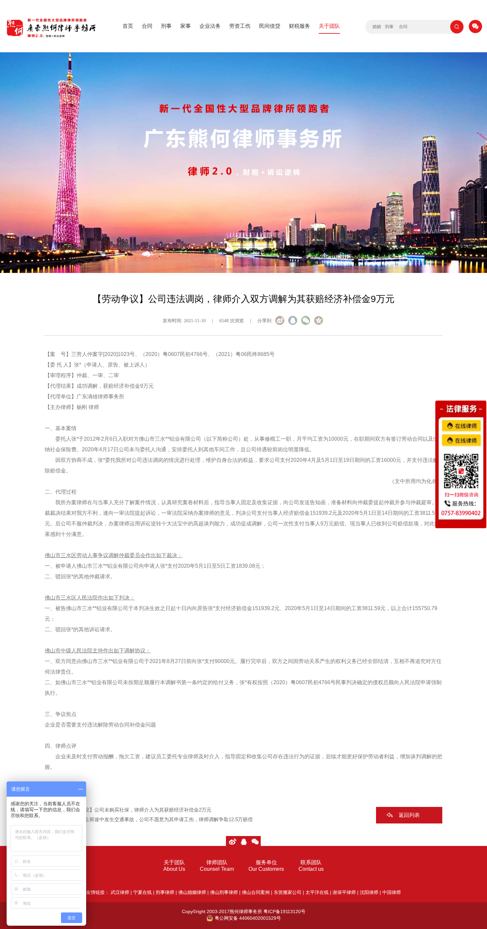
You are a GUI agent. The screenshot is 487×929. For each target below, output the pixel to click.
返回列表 (409, 815)
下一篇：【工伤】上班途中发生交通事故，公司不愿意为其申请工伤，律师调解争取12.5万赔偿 (149, 819)
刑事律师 (165, 892)
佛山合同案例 (256, 892)
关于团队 (329, 26)
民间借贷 (269, 26)
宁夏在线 (142, 892)
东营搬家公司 (287, 892)
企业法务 (210, 26)
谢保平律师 (344, 892)
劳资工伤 (239, 26)
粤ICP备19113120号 (284, 911)
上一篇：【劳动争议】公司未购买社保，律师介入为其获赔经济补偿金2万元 (128, 810)
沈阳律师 (369, 892)
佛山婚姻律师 (192, 892)
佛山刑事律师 (224, 892)
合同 (147, 26)
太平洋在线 (317, 892)
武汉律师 (120, 892)
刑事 (166, 26)
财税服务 (299, 26)
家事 (185, 26)
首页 (128, 26)
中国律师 (391, 892)
